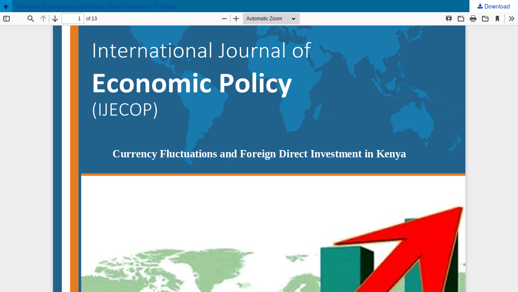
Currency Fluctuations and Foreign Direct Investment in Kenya (96, 6)
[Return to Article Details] (6, 6)
